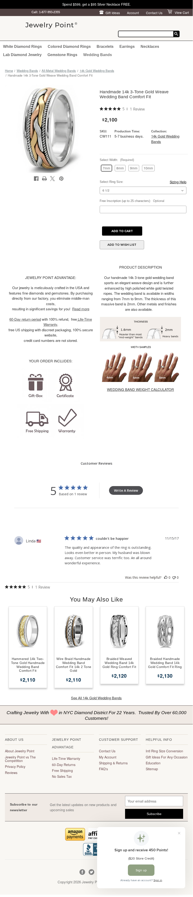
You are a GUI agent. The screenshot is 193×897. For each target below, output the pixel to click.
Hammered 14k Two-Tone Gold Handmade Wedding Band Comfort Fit (28, 664)
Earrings (127, 46)
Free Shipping (62, 770)
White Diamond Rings (22, 46)
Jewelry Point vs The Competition (20, 759)
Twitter (92, 872)
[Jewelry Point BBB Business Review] (96, 848)
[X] (52, 178)
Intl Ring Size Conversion (164, 751)
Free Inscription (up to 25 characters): (132, 201)
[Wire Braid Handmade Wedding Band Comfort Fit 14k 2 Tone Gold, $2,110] (73, 631)
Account (133, 13)
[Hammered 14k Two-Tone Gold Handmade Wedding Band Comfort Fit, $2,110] (28, 631)
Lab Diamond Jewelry (22, 55)
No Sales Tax (62, 776)
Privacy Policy (15, 766)
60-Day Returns (63, 764)
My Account (107, 757)
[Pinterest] (61, 178)
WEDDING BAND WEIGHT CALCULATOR (140, 389)
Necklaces (150, 46)
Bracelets (105, 46)
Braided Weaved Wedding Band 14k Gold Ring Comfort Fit (119, 663)
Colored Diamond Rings (69, 46)
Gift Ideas (113, 13)
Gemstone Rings (62, 55)
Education (153, 763)
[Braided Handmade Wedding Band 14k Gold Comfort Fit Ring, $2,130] (165, 631)
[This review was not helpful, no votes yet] (174, 577)
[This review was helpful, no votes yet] (165, 577)
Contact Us (154, 13)
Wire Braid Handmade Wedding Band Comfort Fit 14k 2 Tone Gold (73, 664)
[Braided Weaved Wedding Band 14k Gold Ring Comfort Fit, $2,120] (119, 631)
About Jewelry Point (19, 751)
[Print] (44, 178)
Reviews (11, 772)
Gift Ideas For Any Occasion (167, 757)
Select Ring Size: (111, 182)
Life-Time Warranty (66, 758)
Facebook (82, 872)
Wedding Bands (97, 55)
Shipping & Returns (113, 763)
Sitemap (152, 768)
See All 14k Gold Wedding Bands (96, 697)
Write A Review (126, 490)
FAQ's (103, 768)
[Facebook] (36, 178)
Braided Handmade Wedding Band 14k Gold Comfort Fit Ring (165, 663)
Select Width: (117, 160)
